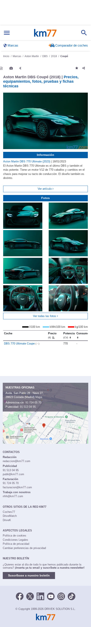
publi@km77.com (13, 474)
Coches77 (9, 511)
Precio (52, 335)
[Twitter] (30, 596)
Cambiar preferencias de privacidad (24, 548)
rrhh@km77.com (13, 496)
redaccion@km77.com (16, 461)
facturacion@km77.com (17, 487)
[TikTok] (71, 596)
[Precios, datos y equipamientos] (20, 68)
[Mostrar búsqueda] (84, 33)
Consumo (82, 333)
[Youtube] (51, 596)
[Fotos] (11, 68)
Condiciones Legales (15, 539)
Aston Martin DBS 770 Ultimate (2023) (27, 161)
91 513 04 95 (28, 406)
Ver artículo (45, 188)
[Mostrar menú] (7, 33)
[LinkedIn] (40, 596)
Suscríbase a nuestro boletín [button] (29, 575)
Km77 (45, 33)
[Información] (1, 68)
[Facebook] (19, 596)
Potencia (69, 335)
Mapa (38, 397)
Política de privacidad (16, 543)
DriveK (7, 520)
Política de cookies (14, 535)
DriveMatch (10, 515)
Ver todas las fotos (45, 316)
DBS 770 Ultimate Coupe (21, 343)
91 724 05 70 (33, 402)
